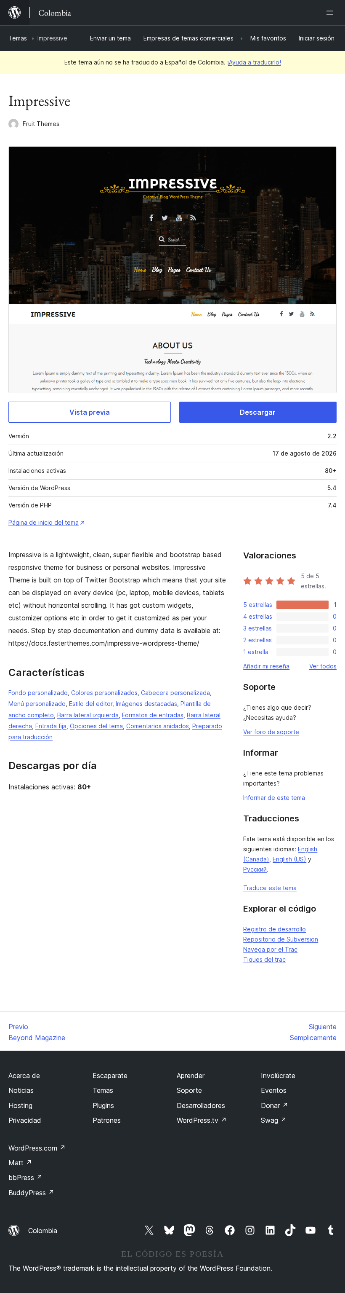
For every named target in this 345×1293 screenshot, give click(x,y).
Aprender (190, 1075)
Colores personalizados (104, 692)
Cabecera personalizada (175, 692)
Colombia (42, 1230)
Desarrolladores (201, 1105)
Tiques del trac (264, 959)
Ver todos (323, 666)
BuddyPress (31, 1192)
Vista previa (89, 412)
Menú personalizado (37, 703)
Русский (255, 869)
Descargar (258, 412)
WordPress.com (37, 1148)
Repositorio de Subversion (280, 939)
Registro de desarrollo (274, 929)
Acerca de (24, 1075)
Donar (274, 1105)
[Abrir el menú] (331, 12)
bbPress (25, 1177)
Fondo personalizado (38, 692)
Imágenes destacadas (146, 703)
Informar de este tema (274, 797)
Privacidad (24, 1120)
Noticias (21, 1090)
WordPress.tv (202, 1120)
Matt (20, 1163)
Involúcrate (278, 1075)
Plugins (103, 1105)
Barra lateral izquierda (88, 715)
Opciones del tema (96, 726)
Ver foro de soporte (271, 731)
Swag (274, 1120)
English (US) (289, 859)
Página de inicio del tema (43, 522)
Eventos (274, 1090)
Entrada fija (50, 726)
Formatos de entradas (152, 715)
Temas (17, 38)
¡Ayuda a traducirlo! (254, 62)
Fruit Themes (41, 123)
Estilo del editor (90, 703)
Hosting (20, 1105)
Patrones (107, 1120)
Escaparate (110, 1075)
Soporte (189, 1090)
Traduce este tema (270, 887)
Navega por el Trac (270, 949)
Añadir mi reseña (266, 666)
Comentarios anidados (157, 726)
